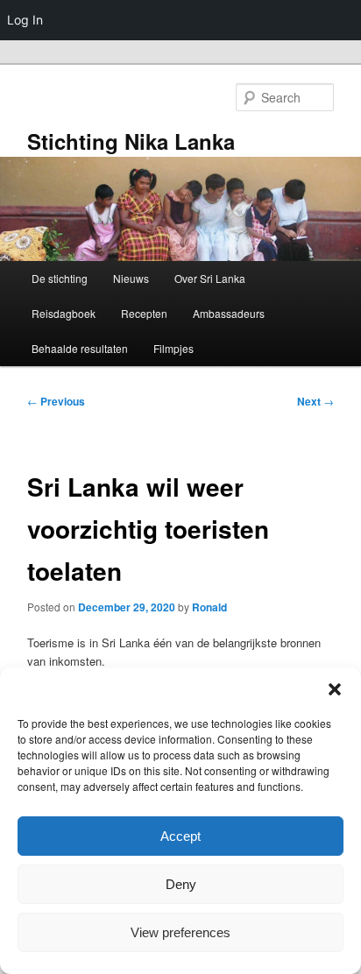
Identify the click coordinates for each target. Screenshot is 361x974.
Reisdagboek (64, 313)
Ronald (209, 607)
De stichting (60, 278)
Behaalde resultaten (80, 348)
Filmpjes (173, 348)
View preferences (180, 932)
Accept (180, 836)
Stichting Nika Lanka (131, 141)
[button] (334, 689)
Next (315, 401)
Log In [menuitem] (25, 19)
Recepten (144, 313)
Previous (56, 401)
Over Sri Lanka (209, 278)
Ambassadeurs (229, 313)
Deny (181, 884)
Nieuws (131, 278)
